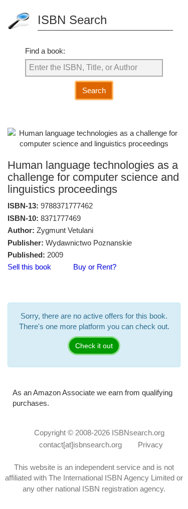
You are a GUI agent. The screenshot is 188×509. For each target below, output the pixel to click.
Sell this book (29, 267)
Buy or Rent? (94, 267)
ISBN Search (72, 20)
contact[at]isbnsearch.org (80, 444)
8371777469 (61, 218)
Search (94, 90)
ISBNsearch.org (138, 432)
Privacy (150, 444)
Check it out (94, 346)
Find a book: (45, 51)
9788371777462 (67, 205)
